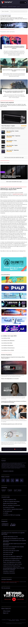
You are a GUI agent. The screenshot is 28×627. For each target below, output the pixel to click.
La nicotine (5, 513)
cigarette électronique (18, 194)
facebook (3, 480)
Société (3, 172)
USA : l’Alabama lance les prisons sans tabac (11, 176)
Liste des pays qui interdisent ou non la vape (13, 538)
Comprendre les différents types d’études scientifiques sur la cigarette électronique (13, 402)
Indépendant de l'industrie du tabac (5, 524)
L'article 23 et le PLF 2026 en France (11, 566)
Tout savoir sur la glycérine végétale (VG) (12, 556)
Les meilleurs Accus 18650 (7, 350)
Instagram (8, 480)
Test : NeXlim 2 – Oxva (11, 140)
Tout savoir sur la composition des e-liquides (13, 546)
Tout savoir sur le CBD (8, 552)
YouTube (17, 480)
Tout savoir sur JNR (7, 554)
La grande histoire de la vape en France (12, 564)
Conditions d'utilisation (6, 619)
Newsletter (4, 6)
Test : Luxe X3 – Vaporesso (12, 150)
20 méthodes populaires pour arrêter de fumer (11, 424)
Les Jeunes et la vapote (8, 507)
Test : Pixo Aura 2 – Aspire (8, 125)
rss (21, 480)
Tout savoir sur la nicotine (9, 548)
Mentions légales (15, 619)
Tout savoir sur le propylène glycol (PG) (12, 558)
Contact (9, 6)
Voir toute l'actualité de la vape (14, 181)
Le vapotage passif (7, 511)
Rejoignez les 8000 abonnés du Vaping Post (10, 581)
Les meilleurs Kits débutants (7, 340)
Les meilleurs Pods (5, 338)
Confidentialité (12, 620)
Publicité (17, 620)
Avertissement (23, 619)
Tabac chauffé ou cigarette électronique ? (13, 509)
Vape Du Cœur (13, 524)
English (14, 6)
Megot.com (5, 613)
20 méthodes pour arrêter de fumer (11, 560)
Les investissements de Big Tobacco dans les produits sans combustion (13, 568)
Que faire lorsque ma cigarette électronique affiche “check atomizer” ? (13, 357)
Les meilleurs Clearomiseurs (8, 347)
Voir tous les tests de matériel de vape (14, 157)
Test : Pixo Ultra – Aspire (12, 145)
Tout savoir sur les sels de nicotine (11, 550)
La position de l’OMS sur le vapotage (11, 515)
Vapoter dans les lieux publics (10, 503)
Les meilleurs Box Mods (6, 343)
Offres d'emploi (6, 611)
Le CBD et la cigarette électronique (11, 501)
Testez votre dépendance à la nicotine (10, 378)
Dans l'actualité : (5, 11)
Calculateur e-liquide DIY (9, 571)
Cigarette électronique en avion (10, 536)
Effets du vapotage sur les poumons (11, 505)
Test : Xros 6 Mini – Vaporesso (13, 135)
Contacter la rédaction (8, 471)
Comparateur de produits (9, 573)
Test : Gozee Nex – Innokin (12, 131)
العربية (18, 6)
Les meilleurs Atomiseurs (7, 345)
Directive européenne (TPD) (9, 499)
